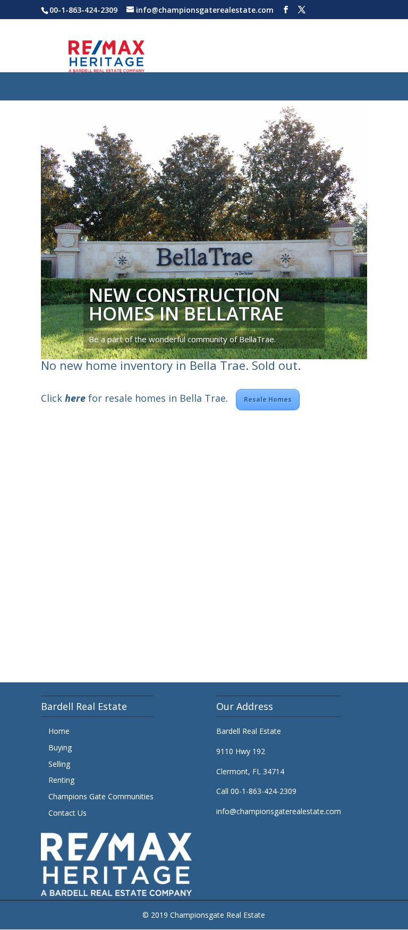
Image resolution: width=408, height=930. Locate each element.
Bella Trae (217, 365)
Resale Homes (268, 399)
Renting (61, 780)
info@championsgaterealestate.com (278, 811)
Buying (60, 747)
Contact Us (67, 813)
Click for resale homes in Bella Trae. (138, 398)
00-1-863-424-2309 (83, 10)
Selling (59, 764)
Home (59, 731)
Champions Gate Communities (101, 796)
